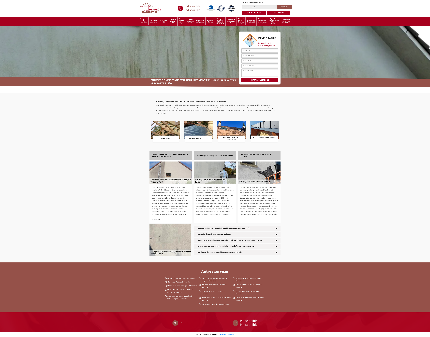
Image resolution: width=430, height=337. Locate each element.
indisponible (192, 6)
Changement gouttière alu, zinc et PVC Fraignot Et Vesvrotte (180, 291)
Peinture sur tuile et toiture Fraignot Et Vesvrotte (249, 286)
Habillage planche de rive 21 (190, 21)
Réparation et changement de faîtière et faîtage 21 (274, 21)
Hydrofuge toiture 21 (210, 21)
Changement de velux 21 (154, 21)
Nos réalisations (254, 13)
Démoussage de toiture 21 (251, 21)
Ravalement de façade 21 (200, 21)
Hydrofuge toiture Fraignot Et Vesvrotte (215, 304)
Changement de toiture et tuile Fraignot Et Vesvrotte (216, 299)
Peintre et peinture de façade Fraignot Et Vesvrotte (250, 299)
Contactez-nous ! (278, 13)
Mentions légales (227, 334)
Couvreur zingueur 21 (173, 21)
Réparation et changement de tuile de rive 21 (262, 21)
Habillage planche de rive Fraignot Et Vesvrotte (248, 279)
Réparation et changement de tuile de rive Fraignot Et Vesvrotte (216, 279)
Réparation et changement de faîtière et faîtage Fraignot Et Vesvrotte (181, 297)
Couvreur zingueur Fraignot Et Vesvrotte (181, 278)
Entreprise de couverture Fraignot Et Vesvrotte (214, 286)
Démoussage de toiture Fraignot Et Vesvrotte (213, 292)
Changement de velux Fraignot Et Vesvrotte (182, 286)
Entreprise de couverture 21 (143, 21)
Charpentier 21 (164, 21)
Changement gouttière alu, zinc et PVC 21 (286, 21)
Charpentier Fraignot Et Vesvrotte (178, 282)
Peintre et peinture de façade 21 (241, 21)
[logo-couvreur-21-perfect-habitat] (150, 8)
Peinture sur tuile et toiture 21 (181, 21)
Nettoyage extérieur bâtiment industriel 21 (220, 21)
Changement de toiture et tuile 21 (231, 21)
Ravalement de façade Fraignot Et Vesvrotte (247, 292)
